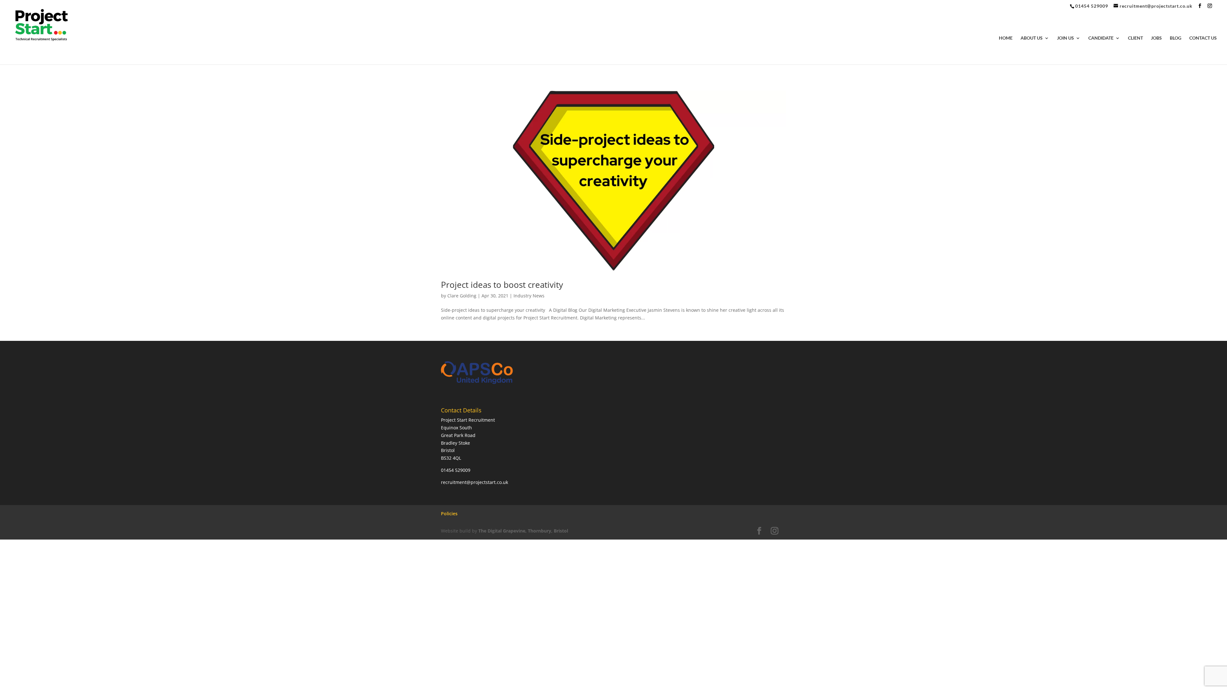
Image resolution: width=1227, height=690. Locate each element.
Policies (449, 513)
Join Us (1065, 38)
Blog (1175, 38)
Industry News (528, 296)
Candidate (1101, 38)
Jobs (1156, 38)
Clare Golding (461, 296)
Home (1006, 38)
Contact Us (1203, 38)
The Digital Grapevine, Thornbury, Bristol (523, 531)
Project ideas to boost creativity (502, 284)
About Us (1032, 38)
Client (1135, 38)
